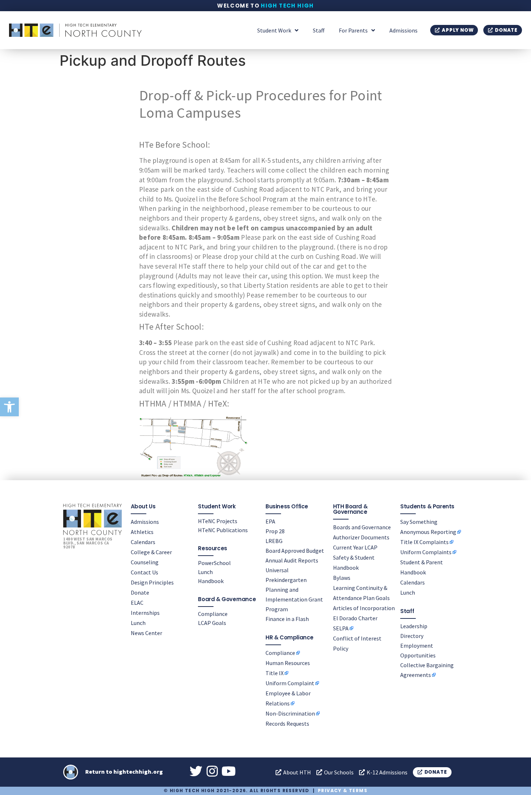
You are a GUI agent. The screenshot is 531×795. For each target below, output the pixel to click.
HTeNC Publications (223, 530)
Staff (318, 30)
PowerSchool (214, 562)
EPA (270, 521)
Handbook (211, 581)
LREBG (274, 540)
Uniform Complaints (426, 552)
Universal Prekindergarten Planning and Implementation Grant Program (294, 589)
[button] (9, 407)
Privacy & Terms (342, 790)
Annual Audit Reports (292, 560)
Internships (145, 612)
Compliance (213, 613)
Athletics (142, 531)
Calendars (143, 542)
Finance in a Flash (287, 618)
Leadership (413, 626)
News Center (146, 633)
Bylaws (341, 577)
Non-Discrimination (290, 713)
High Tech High (287, 5)
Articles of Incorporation (364, 608)
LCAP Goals (212, 622)
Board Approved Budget (295, 550)
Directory (411, 635)
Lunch (138, 622)
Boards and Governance (362, 527)
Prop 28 (275, 531)
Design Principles (152, 582)
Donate (140, 592)
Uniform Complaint (290, 683)
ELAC (137, 602)
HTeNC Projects (217, 521)
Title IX (275, 673)
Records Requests (287, 723)
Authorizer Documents (361, 537)
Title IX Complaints (424, 542)
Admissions (403, 30)
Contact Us (144, 572)
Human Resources (288, 662)
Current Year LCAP (355, 547)
